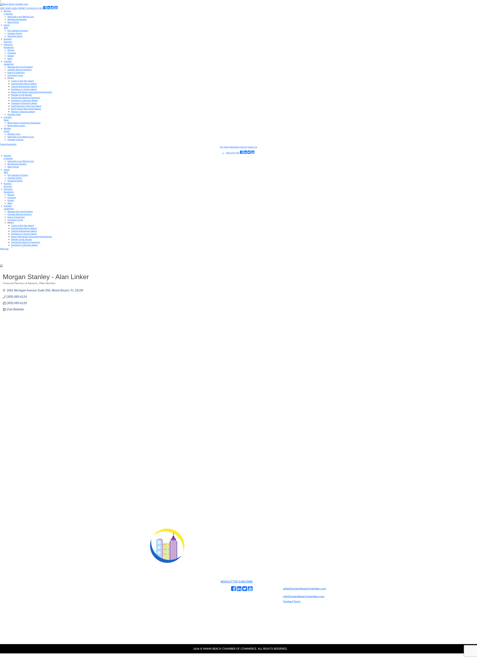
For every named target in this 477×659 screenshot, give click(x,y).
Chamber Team (14, 114)
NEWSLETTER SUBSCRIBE (237, 581)
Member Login (13, 134)
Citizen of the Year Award (22, 81)
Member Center (274, 597)
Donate (10, 55)
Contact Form (291, 601)
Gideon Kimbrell (167, 610)
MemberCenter (7, 129)
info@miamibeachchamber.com (303, 596)
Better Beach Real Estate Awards (26, 109)
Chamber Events (14, 33)
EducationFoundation (9, 46)
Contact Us (252, 147)
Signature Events (15, 36)
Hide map (4, 248)
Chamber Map (274, 601)
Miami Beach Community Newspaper (24, 122)
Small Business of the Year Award (26, 106)
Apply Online (13, 22)
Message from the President (20, 67)
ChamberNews (8, 118)
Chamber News (274, 593)
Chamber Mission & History (19, 69)
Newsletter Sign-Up (238, 147)
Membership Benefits (17, 19)
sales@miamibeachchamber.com (304, 588)
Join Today (224, 147)
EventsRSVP (7, 26)
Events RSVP (259, 578)
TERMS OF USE (285, 548)
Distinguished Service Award (24, 83)
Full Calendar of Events (17, 30)
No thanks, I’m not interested (77, 533)
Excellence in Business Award (24, 100)
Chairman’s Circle (15, 75)
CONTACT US (23, 8)
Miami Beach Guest (16, 125)
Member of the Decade (21, 95)
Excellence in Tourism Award (24, 89)
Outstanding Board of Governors (25, 97)
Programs (11, 53)
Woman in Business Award (23, 111)
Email (26, 501)
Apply (9, 58)
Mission (10, 50)
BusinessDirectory (8, 40)
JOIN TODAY (5, 8)
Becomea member (8, 12)
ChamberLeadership (9, 62)
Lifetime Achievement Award (24, 86)
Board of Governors (16, 72)
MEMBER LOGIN (269, 545)
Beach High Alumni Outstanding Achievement (31, 92)
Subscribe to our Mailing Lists (20, 16)
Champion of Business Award (24, 103)
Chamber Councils (15, 139)
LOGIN (14, 8)
